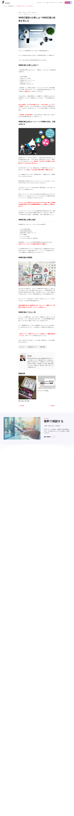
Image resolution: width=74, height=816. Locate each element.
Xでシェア (22, 346)
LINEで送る (42, 346)
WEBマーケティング (28, 14)
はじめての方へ (39, 2)
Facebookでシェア (32, 346)
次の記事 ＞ (53, 405)
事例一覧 (51, 2)
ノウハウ (35, 14)
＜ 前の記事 (21, 405)
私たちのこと (56, 2)
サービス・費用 (46, 2)
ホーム (5, 6)
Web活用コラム (61, 2)
